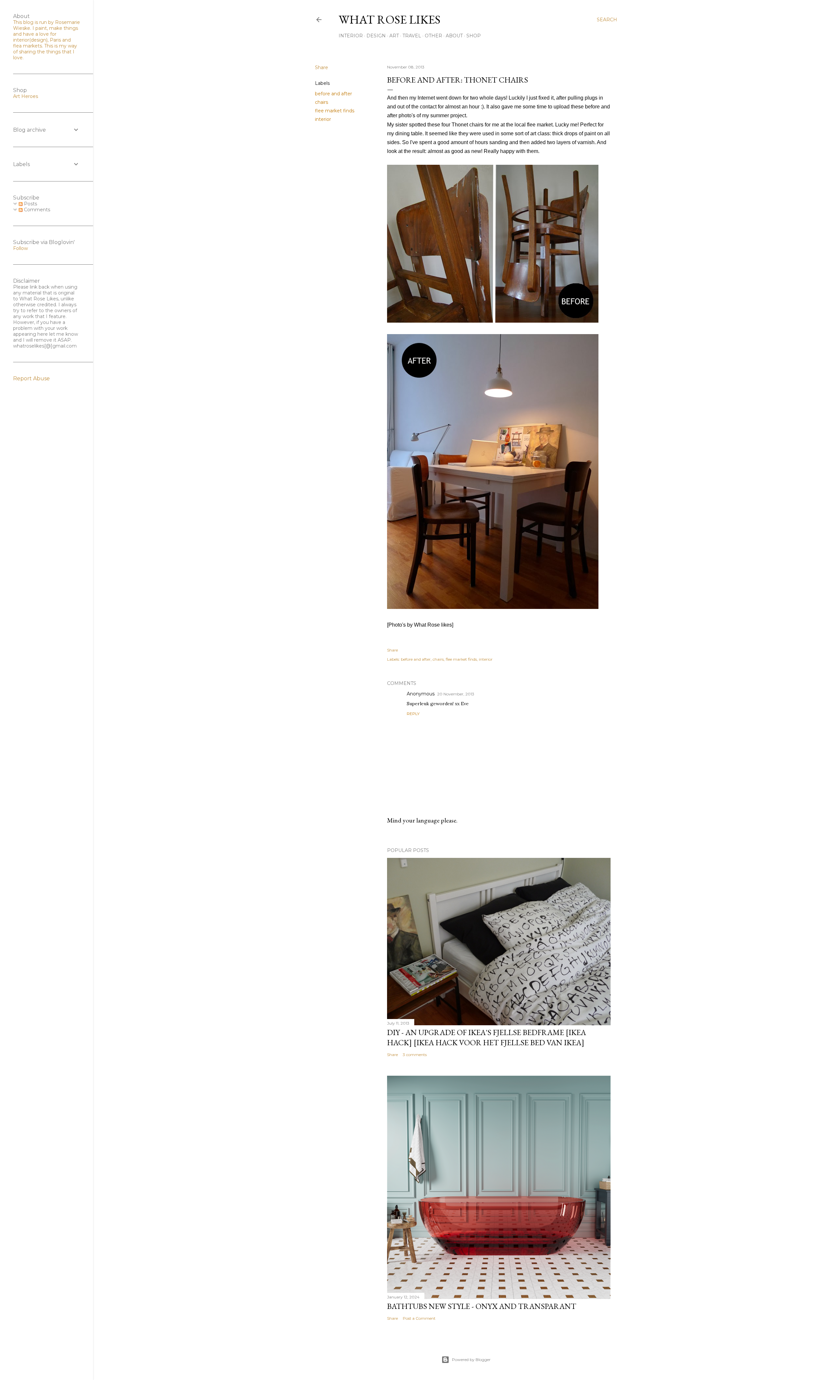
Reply (413, 713)
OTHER (433, 36)
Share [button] (321, 67)
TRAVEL (411, 36)
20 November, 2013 (455, 693)
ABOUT (454, 36)
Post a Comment (419, 1318)
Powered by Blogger (471, 1359)
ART (394, 36)
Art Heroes (25, 96)
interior (323, 119)
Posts (30, 204)
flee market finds (334, 111)
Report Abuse (31, 378)
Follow (20, 248)
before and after (333, 94)
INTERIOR (351, 36)
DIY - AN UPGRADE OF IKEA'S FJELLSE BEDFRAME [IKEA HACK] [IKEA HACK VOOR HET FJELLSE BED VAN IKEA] (486, 1037)
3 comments (415, 1054)
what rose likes (389, 19)
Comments (36, 210)
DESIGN (376, 36)
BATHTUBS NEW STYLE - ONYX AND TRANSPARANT (481, 1306)
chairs (321, 102)
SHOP (473, 36)
